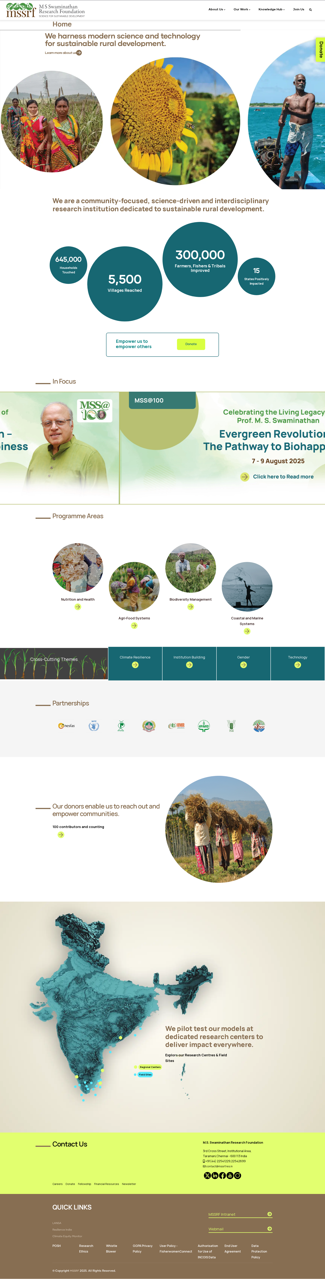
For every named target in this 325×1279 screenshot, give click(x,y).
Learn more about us (60, 53)
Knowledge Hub (270, 9)
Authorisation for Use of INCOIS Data (208, 1251)
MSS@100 (29, 400)
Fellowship (84, 1184)
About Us (216, 9)
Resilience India (62, 1229)
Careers (57, 1184)
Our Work (241, 9)
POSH (56, 1246)
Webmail (216, 1228)
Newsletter (129, 1184)
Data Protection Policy (259, 1251)
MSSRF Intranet (222, 1214)
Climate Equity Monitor (67, 1236)
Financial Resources (106, 1184)
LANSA (56, 1223)
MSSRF (74, 1271)
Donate (191, 344)
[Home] (46, 10)
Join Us (298, 9)
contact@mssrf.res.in (219, 1166)
